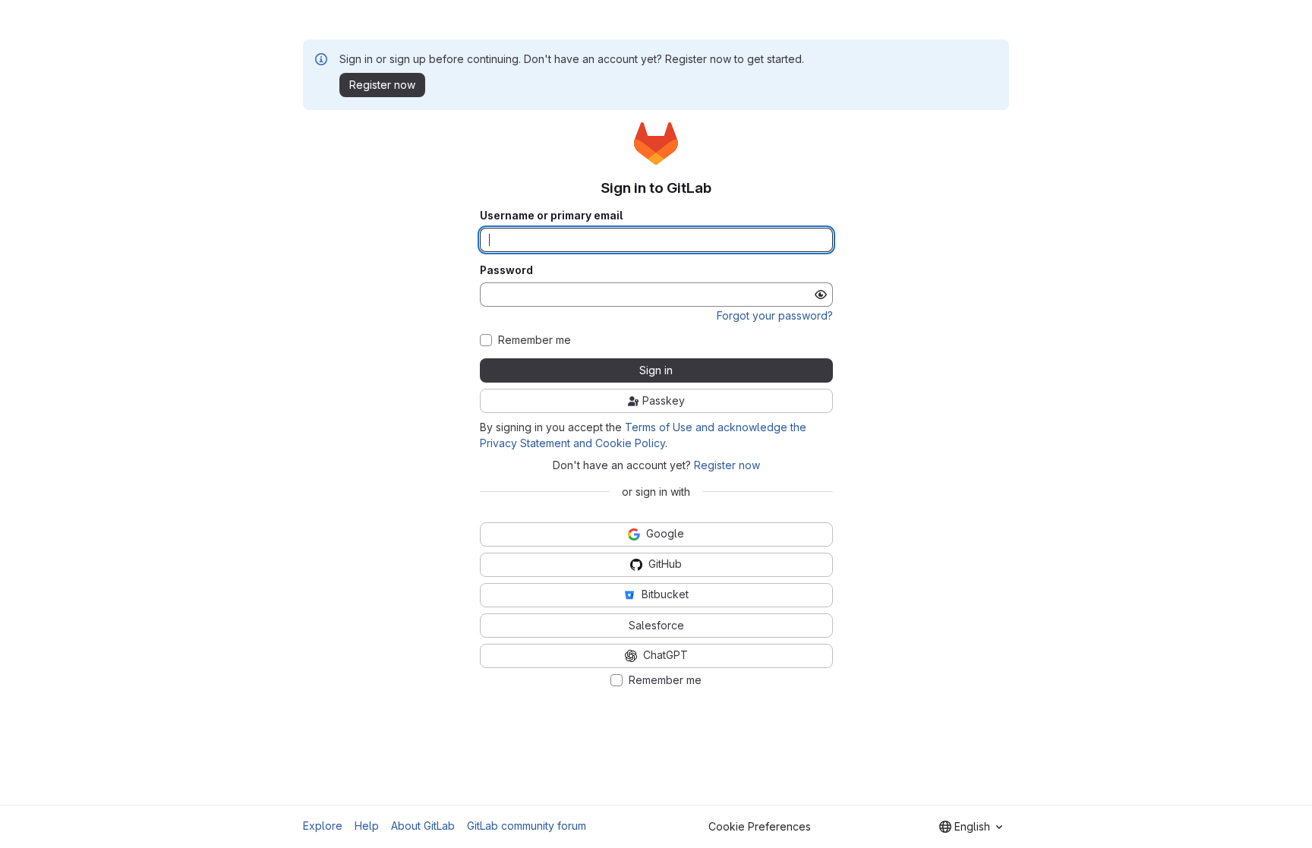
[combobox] (970, 827)
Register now (727, 465)
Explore (322, 825)
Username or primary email (551, 216)
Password (506, 270)
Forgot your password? (775, 315)
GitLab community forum (526, 825)
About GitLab (423, 825)
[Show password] (821, 294)
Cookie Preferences (759, 826)
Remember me (534, 340)
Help (367, 825)
